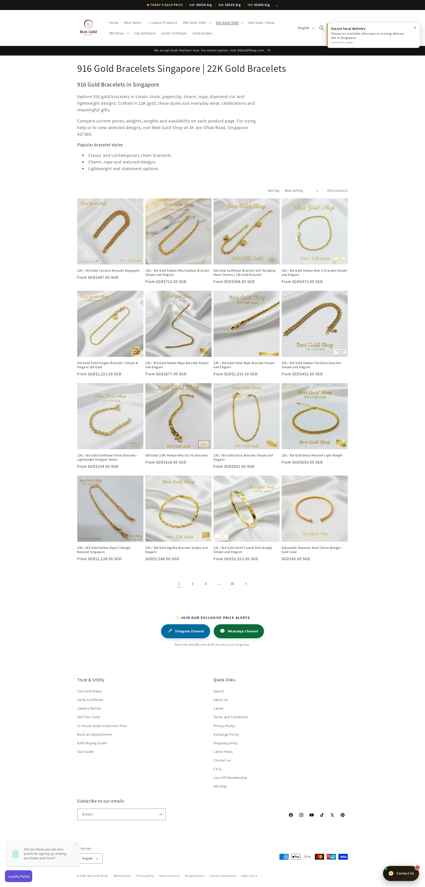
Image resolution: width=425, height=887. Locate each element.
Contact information (223, 875)
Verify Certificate (90, 700)
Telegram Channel (185, 631)
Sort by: (274, 190)
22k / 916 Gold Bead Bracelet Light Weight (312, 455)
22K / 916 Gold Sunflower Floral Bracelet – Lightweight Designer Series (107, 457)
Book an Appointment (94, 734)
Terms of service (169, 875)
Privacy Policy (224, 726)
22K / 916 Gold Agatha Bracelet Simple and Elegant (176, 550)
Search (218, 691)
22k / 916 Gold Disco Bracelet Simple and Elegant (243, 457)
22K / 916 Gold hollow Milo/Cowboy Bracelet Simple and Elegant (177, 273)
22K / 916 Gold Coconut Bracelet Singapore (108, 271)
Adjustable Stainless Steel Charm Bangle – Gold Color (312, 550)
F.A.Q (217, 769)
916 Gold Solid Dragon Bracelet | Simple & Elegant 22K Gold (107, 365)
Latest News (223, 751)
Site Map (220, 786)
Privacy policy (145, 875)
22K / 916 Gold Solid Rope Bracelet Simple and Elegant (243, 365)
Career (218, 708)
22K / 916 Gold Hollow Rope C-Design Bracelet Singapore (104, 550)
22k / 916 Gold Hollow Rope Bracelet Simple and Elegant (177, 365)
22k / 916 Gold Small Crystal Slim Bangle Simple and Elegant (243, 550)
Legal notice (249, 875)
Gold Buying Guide (92, 743)
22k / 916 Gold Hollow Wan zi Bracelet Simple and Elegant (314, 273)
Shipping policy (225, 743)
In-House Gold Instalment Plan (102, 726)
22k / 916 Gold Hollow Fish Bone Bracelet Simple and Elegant (311, 365)
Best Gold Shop (97, 875)
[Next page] (245, 583)
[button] (196, 22)
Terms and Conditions (230, 717)
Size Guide (85, 751)
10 (232, 583)
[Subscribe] (160, 814)
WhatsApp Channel (239, 631)
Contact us (222, 760)
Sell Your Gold (88, 717)
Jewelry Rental (89, 708)
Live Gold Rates (89, 691)
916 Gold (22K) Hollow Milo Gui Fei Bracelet (176, 455)
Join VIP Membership (230, 777)
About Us (220, 700)
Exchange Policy (226, 734)
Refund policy (122, 875)
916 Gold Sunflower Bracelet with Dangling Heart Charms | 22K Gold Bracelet (244, 273)
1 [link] (179, 583)
